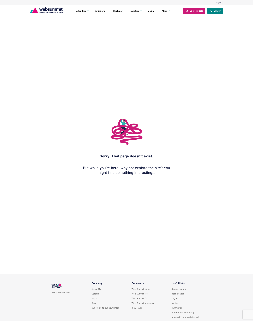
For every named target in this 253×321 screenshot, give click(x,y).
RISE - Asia (136, 307)
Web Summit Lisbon (141, 289)
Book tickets (177, 293)
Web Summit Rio (139, 293)
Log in (174, 298)
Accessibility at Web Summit (185, 317)
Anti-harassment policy (182, 312)
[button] (194, 11)
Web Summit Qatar (140, 298)
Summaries (176, 307)
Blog (94, 303)
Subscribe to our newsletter (105, 307)
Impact (95, 298)
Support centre (179, 289)
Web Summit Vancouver (143, 303)
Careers (95, 293)
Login (218, 2)
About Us (96, 289)
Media (174, 303)
